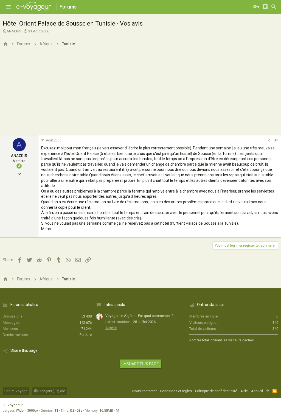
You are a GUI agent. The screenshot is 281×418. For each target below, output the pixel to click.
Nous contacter (144, 391)
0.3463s (76, 410)
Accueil (257, 391)
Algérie (111, 328)
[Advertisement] (140, 94)
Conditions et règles (176, 391)
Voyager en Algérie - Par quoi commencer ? (139, 316)
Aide (244, 391)
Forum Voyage (15, 391)
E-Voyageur (13, 405)
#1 (276, 140)
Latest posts (114, 304)
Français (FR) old (51, 391)
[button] (8, 7)
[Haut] (268, 391)
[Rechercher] (273, 7)
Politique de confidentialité (216, 391)
